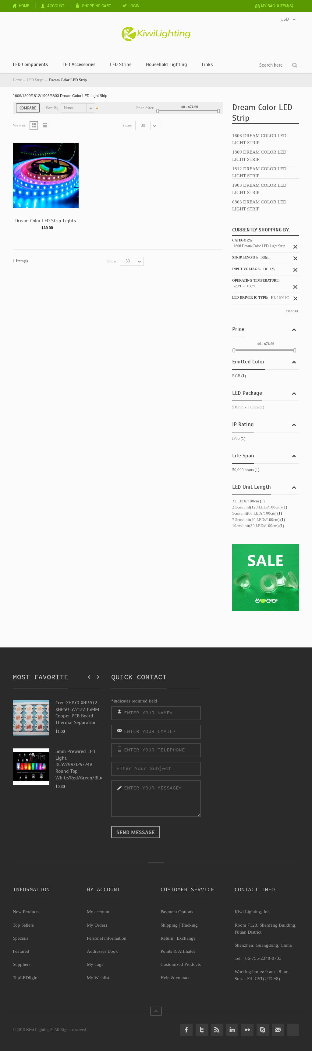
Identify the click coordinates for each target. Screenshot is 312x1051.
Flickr (247, 1030)
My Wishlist (98, 977)
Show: (127, 125)
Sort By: (53, 108)
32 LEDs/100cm (245, 501)
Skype (263, 1030)
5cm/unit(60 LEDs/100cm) (254, 513)
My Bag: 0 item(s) (277, 5)
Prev (89, 677)
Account (55, 5)
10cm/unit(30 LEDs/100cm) (255, 525)
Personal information (106, 938)
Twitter (202, 1030)
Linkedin (232, 1030)
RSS (217, 1030)
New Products (26, 911)
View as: (20, 125)
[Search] (294, 65)
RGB (236, 375)
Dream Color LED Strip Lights (45, 221)
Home (24, 5)
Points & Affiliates (178, 951)
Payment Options (177, 911)
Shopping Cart (96, 5)
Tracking (189, 925)
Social (293, 1030)
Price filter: (145, 108)
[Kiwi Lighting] (156, 29)
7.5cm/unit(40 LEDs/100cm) (255, 519)
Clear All (292, 311)
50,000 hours (243, 469)
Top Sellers (23, 925)
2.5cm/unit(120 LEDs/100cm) (257, 507)
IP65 (236, 438)
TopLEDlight (25, 977)
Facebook (186, 1030)
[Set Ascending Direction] (97, 107)
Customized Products (181, 964)
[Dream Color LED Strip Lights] (46, 175)
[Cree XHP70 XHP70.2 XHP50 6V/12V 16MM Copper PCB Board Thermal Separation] (31, 718)
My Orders (97, 925)
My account (98, 911)
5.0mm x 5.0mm (245, 407)
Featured (21, 951)
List (45, 125)
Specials (20, 938)
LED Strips (35, 80)
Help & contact (175, 977)
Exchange (186, 938)
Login (134, 5)
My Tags (95, 964)
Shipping (169, 925)
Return (167, 938)
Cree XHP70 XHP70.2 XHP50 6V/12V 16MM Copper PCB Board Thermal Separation (77, 713)
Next (98, 677)
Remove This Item (295, 247)
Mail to (278, 1030)
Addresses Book (102, 951)
